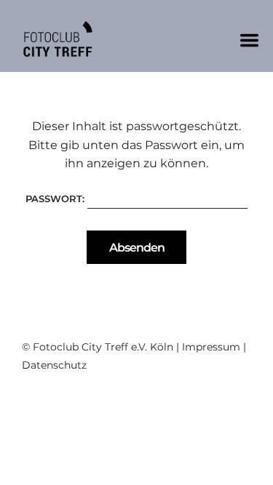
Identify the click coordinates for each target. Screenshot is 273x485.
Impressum (211, 346)
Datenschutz (54, 365)
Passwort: (56, 198)
